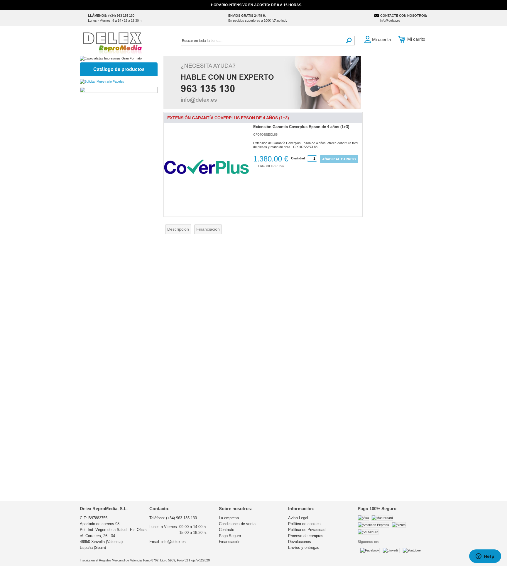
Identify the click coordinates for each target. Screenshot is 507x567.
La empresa (229, 518)
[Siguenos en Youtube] (411, 550)
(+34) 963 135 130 (181, 518)
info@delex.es (390, 20)
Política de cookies (304, 524)
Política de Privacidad (306, 529)
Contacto (226, 529)
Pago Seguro (230, 536)
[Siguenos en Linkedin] (391, 550)
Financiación (208, 229)
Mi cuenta (381, 39)
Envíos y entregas (303, 547)
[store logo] (112, 42)
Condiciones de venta (237, 524)
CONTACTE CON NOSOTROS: (403, 15)
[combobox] (268, 40)
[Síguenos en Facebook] (370, 550)
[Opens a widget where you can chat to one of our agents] (485, 556)
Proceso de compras (305, 536)
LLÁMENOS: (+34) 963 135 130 (111, 15)
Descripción (178, 229)
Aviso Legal (298, 518)
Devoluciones (299, 541)
